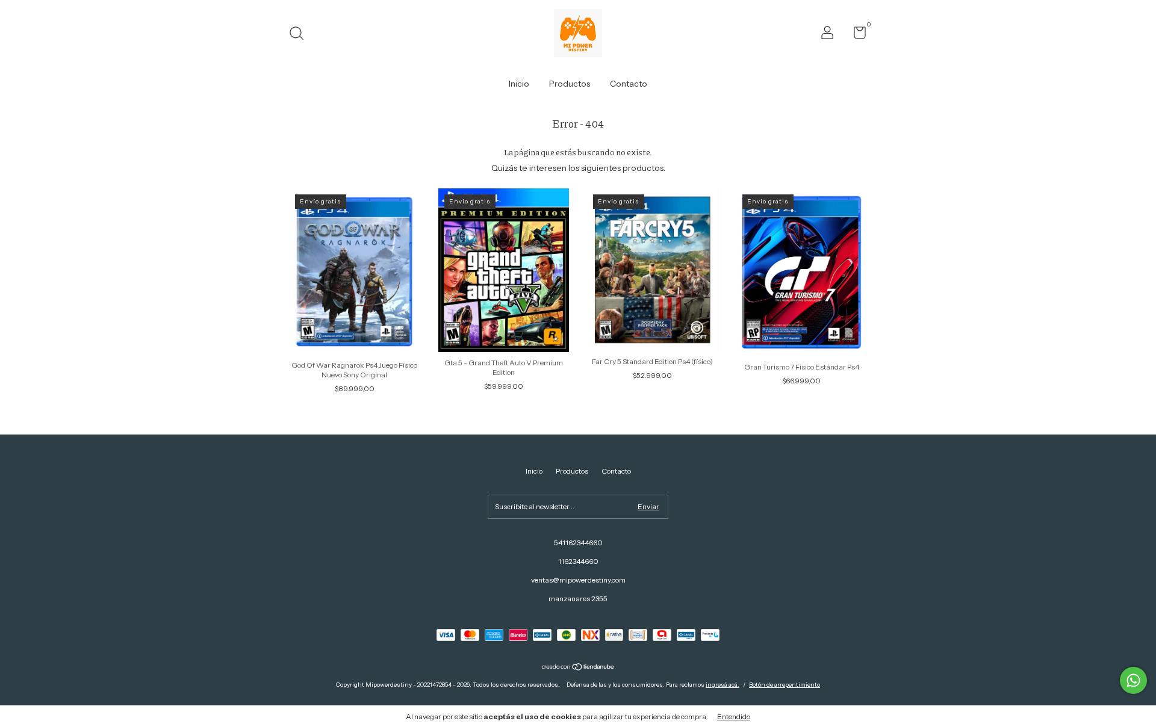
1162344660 (578, 561)
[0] (855, 35)
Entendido (733, 716)
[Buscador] (300, 34)
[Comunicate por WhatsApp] (1133, 680)
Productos (569, 83)
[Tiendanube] (578, 668)
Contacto (628, 83)
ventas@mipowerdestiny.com (578, 579)
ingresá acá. (722, 684)
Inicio (519, 83)
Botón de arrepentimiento (784, 684)
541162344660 (578, 542)
